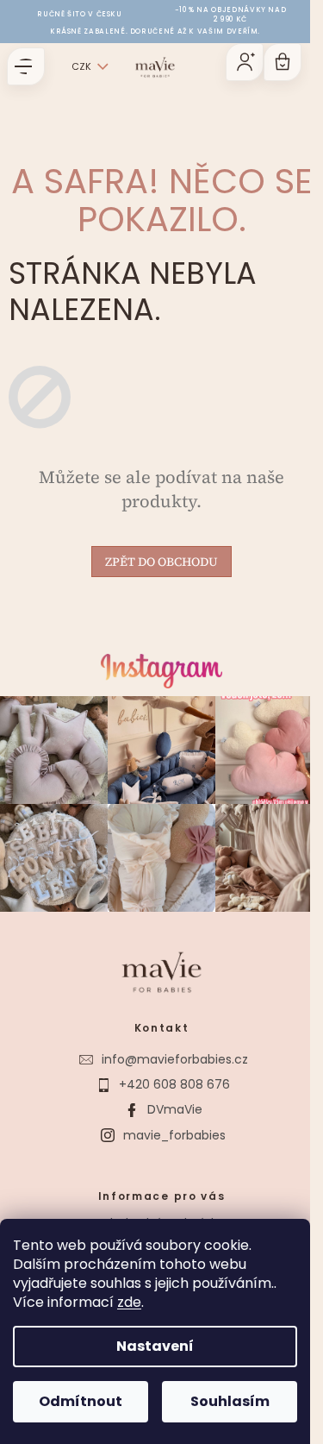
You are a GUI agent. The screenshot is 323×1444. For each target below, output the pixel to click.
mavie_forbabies (174, 1135)
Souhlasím (230, 1401)
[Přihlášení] (245, 62)
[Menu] (26, 66)
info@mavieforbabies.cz (175, 1059)
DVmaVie (174, 1109)
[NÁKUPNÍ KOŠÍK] (282, 62)
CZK (81, 66)
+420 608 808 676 (174, 1084)
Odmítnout (80, 1401)
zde (129, 1302)
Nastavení (155, 1346)
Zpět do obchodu (161, 561)
